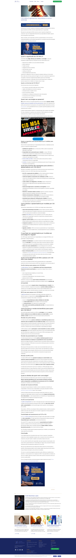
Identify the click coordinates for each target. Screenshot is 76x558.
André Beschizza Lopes (31, 495)
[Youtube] (22, 550)
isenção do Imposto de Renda (27, 390)
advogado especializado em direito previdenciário (37, 252)
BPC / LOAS (40, 543)
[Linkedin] (20, 550)
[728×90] (35, 26)
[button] (51, 489)
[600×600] (33, 486)
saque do (26, 416)
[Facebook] (16, 550)
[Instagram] (18, 550)
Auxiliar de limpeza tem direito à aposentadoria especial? (54, 526)
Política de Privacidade (44, 556)
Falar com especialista (38, 138)
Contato (42, 1)
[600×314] (33, 54)
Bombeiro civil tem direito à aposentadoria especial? (37, 526)
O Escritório (31, 1)
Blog (38, 1)
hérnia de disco (24, 106)
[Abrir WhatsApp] (74, 556)
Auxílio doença (41, 542)
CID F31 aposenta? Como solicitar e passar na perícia (21, 526)
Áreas (35, 1)
